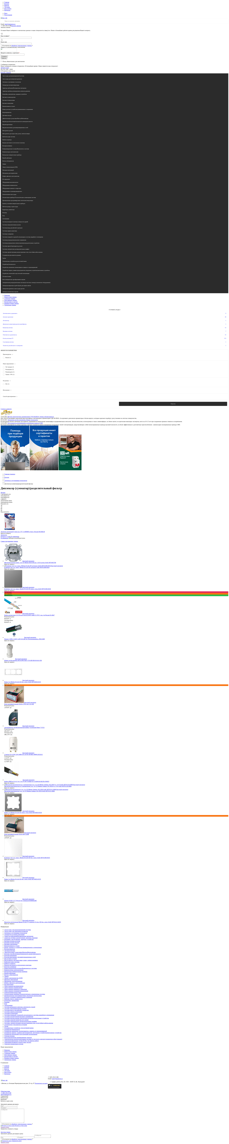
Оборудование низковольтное (13, 987)
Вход (5, 13)
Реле (5, 1003)
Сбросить (173, 403)
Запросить (4, 535)
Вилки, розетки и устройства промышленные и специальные (23, 947)
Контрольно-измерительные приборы (15, 971)
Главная (6, 2)
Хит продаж (9, 367)
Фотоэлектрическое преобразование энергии (18, 1037)
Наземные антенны (7, 331)
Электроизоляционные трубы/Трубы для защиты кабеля (21, 1040)
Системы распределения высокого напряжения (18, 1016)
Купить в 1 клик (6, 536)
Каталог (6, 4)
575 (225, 338)
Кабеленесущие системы (11, 962)
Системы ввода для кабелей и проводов (16, 1010)
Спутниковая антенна (8, 342)
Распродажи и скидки (11, 302)
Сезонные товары (9, 298)
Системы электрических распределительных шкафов (20, 1021)
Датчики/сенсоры (9, 950)
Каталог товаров (6, 72)
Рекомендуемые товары (11, 303)
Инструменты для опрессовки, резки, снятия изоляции (21, 960)
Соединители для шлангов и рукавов (15, 1024)
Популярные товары (10, 300)
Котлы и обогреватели (11, 975)
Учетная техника (9, 1036)
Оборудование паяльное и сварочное (15, 989)
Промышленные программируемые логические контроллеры (23, 995)
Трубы (6, 1026)
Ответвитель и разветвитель (10, 334)
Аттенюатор (6, 320)
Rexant (8, 357)
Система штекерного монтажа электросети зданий (19, 1007)
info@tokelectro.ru (10, 24)
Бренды (6, 5)
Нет (7, 384)
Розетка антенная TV (8, 338)
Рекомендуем (9, 372)
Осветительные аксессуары (12, 992)
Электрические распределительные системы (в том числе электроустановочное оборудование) (33, 1039)
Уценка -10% (9, 374)
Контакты (7, 10)
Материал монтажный (11, 979)
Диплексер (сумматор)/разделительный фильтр (14, 324)
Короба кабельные (9, 973)
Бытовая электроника (10, 944)
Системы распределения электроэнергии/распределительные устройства (26, 1018)
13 (225, 327)
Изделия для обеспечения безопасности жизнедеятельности (22, 954)
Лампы (6, 976)
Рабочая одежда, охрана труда (13, 999)
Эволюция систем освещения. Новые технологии (23, 420)
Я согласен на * (18, 1124)
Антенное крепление (8, 317)
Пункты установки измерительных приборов (18, 997)
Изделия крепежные (10, 955)
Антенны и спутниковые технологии (15, 933)
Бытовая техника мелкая (11, 942)
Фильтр (3, 492)
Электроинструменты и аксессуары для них (17, 1042)
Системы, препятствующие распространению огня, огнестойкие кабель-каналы (28, 1023)
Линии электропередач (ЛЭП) (13, 978)
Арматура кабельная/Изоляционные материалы (18, 936)
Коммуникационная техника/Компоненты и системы (20, 968)
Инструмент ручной (10, 958)
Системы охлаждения (11, 1013)
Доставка (7, 7)
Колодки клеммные (10, 966)
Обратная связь (5, 1091)
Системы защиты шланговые (13, 1012)
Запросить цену (17, 1141)
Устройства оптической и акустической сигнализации (20, 1034)
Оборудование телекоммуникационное (16, 991)
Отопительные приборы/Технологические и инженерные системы (24, 994)
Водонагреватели (9, 949)
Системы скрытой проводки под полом (16, 1020)
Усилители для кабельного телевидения (12, 345)
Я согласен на (18, 45)
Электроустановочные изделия (13, 1044)
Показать (56, 403)
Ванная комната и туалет (12, 946)
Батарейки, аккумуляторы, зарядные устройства (19, 939)
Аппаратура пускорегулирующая (14, 934)
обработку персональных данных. (21, 45)
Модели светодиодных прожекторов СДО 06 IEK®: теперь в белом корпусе (31, 416)
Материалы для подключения (13, 981)
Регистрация (8, 15)
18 (225, 317)
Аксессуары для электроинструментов (16, 931)
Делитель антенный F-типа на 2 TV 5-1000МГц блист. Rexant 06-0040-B (23, 531)
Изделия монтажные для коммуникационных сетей (20, 957)
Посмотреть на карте (41, 1083)
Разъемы (6, 1002)
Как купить (7, 8)
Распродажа (9, 369)
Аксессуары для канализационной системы (17, 929)
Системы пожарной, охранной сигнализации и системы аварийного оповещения (29, 1015)
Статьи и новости (6, 409)
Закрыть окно (5, 67)
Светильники (8, 1005)
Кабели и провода (9, 963)
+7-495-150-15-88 (6, 1093)
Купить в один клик (20, 1125)
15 (225, 334)
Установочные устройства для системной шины (19, 1028)
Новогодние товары (10, 297)
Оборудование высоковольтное (13, 986)
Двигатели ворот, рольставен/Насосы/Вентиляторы (20, 952)
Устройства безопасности (12, 1029)
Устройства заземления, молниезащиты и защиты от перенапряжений (25, 1031)
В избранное (4, 538)
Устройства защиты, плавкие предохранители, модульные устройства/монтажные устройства (32, 1032)
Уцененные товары (10, 305)
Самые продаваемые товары (9, 541)
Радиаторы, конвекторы (11, 1000)
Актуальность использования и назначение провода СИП (25, 423)
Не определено (8, 984)
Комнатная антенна (8, 327)
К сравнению (15, 536)
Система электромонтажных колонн (15, 1008)
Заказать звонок (16, 26)
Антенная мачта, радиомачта (10, 313)
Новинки (7, 295)
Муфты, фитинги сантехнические (14, 983)
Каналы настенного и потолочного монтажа (17, 965)
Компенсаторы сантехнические (13, 970)
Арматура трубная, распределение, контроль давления (20, 938)
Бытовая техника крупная (12, 941)
